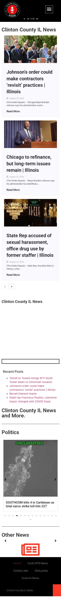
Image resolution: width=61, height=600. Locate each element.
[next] (11, 286)
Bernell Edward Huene (23, 393)
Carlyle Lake (20, 570)
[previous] (5, 286)
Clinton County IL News (29, 30)
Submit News (30, 578)
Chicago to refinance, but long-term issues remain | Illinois (29, 163)
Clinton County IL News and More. (29, 413)
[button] (49, 9)
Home (17, 563)
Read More (13, 111)
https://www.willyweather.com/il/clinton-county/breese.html (26, 342)
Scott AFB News (37, 563)
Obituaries (41, 570)
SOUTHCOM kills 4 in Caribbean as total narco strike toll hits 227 (30, 504)
